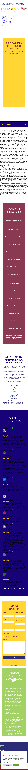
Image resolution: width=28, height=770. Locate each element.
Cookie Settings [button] (7, 765)
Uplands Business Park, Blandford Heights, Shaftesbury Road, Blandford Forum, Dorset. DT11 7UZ (13, 4)
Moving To (18, 627)
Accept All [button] (15, 765)
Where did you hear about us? (19, 619)
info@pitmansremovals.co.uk (9, 1)
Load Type (6, 633)
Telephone (6, 619)
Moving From (6, 627)
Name (4, 612)
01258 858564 (7, 13)
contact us (6, 403)
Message (5, 639)
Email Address (19, 612)
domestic (5, 402)
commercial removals (15, 402)
